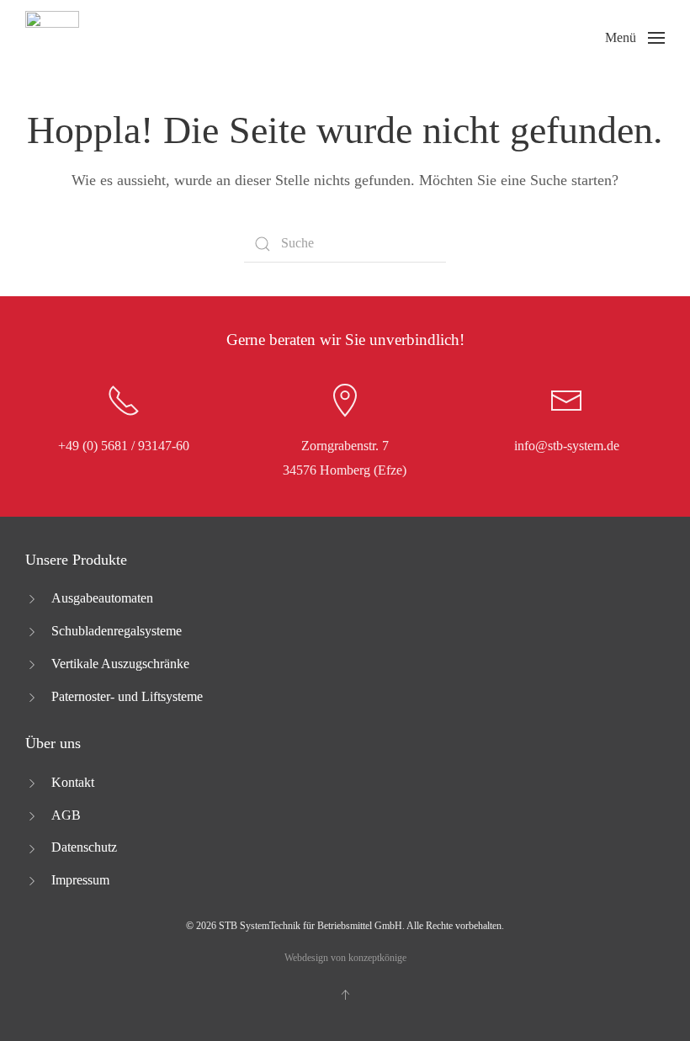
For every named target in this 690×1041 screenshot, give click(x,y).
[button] (635, 38)
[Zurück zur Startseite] (52, 38)
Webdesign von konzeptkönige (345, 958)
